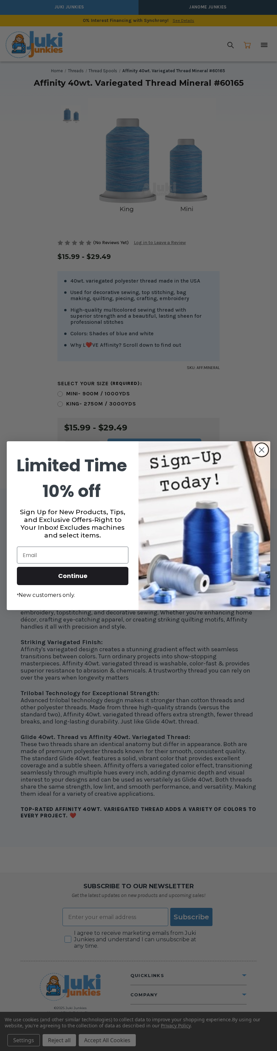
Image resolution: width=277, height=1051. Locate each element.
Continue (72, 576)
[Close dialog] (262, 450)
